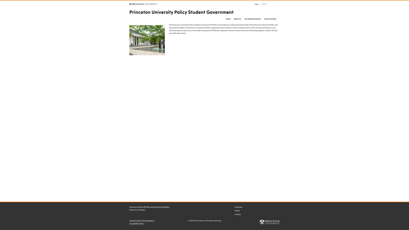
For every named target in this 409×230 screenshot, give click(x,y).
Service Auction (270, 19)
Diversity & (141, 220)
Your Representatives (252, 19)
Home (228, 19)
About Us (237, 19)
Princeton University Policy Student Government (181, 11)
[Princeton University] (143, 4)
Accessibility (136, 223)
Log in (257, 4)
